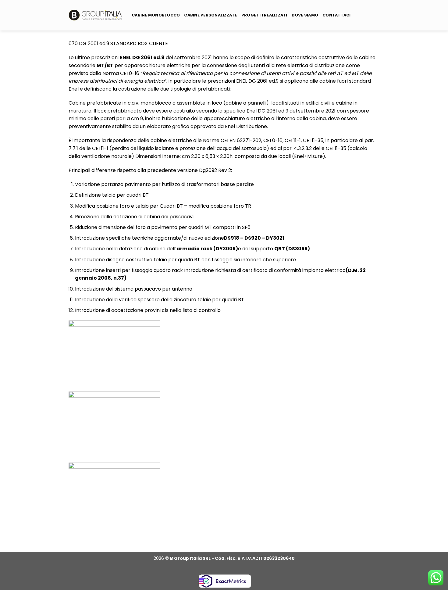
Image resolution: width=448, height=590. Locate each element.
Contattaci (336, 15)
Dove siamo (305, 15)
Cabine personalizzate (210, 15)
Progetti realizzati (264, 15)
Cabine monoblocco (156, 15)
